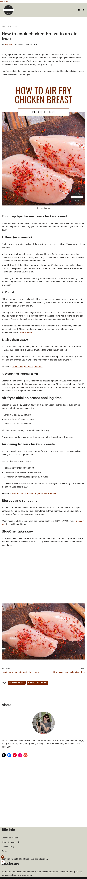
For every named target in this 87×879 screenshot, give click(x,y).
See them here (25, 332)
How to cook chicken (37, 682)
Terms (4, 851)
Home (4, 26)
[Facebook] (9, 755)
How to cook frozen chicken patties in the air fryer (34, 493)
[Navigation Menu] (78, 10)
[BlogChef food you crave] (9, 10)
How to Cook (12, 26)
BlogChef (8, 44)
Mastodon (4, 1)
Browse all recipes (10, 838)
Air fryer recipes (16, 682)
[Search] (83, 10)
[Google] (25, 755)
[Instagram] (20, 755)
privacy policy (26, 875)
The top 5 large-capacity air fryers (27, 366)
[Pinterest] (15, 755)
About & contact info (11, 842)
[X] (4, 755)
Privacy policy (8, 847)
